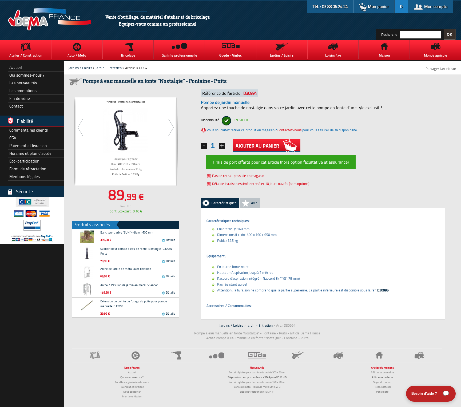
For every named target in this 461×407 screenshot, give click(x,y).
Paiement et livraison (28, 145)
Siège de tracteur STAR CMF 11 (257, 391)
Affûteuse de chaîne (382, 372)
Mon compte (435, 6)
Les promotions (23, 90)
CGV (12, 138)
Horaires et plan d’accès (30, 153)
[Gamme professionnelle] (216, 355)
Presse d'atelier (382, 387)
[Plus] (222, 146)
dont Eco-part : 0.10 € (126, 211)
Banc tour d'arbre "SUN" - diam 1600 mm (126, 232)
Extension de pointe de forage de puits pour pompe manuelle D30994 (133, 303)
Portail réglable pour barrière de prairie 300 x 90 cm (257, 372)
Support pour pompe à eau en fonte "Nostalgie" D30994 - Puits (137, 251)
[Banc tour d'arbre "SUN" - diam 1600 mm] (87, 236)
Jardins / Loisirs (80, 67)
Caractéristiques (224, 202)
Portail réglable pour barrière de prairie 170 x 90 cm (257, 382)
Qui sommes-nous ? (26, 75)
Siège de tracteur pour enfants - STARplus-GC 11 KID (257, 377)
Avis (254, 202)
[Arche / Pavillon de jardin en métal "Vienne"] (87, 289)
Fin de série (19, 98)
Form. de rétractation (27, 169)
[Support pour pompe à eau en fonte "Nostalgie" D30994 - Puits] (87, 253)
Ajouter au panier (257, 145)
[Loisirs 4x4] (338, 355)
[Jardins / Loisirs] (297, 355)
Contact (16, 106)
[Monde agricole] (419, 355)
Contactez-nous (289, 130)
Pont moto (382, 391)
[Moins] (204, 146)
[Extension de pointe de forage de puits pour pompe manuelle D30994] (87, 305)
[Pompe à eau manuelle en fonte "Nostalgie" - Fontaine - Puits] (125, 129)
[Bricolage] (176, 355)
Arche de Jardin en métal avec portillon (125, 269)
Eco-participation (24, 161)
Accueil (15, 67)
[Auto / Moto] (135, 355)
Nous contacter (132, 391)
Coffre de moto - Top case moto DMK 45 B (257, 387)
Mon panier (378, 6)
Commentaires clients (28, 130)
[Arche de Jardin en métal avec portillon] (87, 273)
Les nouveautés (23, 83)
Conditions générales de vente (132, 382)
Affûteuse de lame (382, 377)
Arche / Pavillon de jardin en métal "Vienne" (129, 285)
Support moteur (382, 382)
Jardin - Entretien (109, 67)
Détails (170, 240)
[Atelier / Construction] (95, 355)
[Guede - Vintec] (257, 355)
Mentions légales (24, 176)
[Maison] (379, 355)
